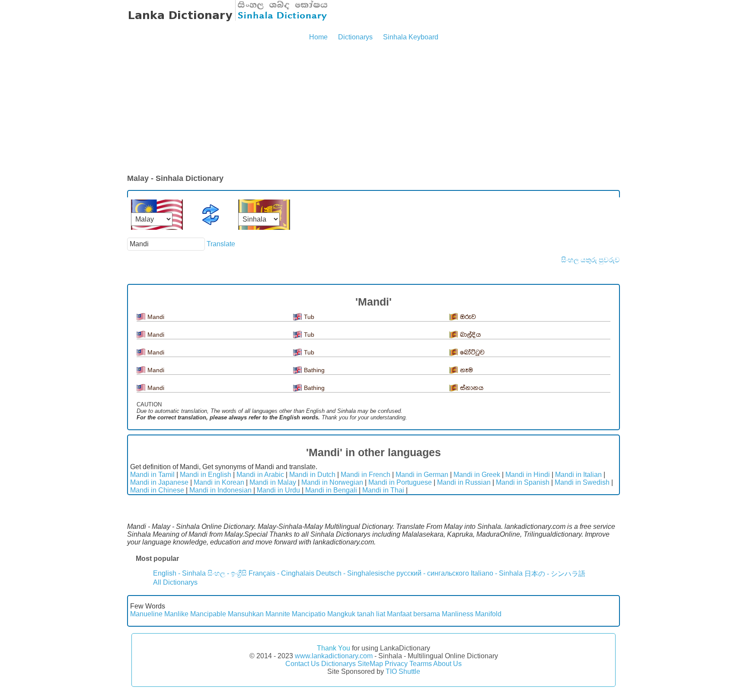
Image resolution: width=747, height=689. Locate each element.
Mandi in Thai (383, 490)
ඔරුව (468, 317)
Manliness (457, 614)
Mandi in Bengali (331, 490)
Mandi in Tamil (152, 474)
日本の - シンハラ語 (554, 573)
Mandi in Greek (476, 474)
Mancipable (208, 614)
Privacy (396, 663)
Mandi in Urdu (278, 490)
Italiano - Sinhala (497, 573)
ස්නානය (472, 388)
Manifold (488, 614)
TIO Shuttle (403, 671)
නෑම (466, 370)
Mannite (277, 614)
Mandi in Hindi (527, 474)
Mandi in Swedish (582, 482)
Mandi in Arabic (260, 474)
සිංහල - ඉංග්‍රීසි (227, 573)
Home (318, 37)
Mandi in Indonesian (220, 490)
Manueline (146, 614)
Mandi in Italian (578, 474)
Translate (221, 244)
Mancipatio (309, 614)
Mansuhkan (246, 614)
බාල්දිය (470, 334)
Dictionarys (355, 37)
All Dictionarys (175, 582)
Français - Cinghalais (281, 573)
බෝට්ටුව (472, 352)
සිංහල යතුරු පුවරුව (590, 260)
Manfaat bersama (413, 614)
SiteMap (370, 663)
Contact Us (302, 663)
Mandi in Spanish (522, 482)
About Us (447, 663)
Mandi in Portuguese (400, 482)
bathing (314, 370)
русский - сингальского (432, 573)
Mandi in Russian (464, 482)
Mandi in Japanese (159, 482)
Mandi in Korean (219, 482)
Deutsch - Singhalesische (355, 573)
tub (309, 316)
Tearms (420, 663)
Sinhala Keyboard (410, 37)
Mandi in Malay (272, 482)
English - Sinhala (179, 573)
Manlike (176, 614)
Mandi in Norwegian (332, 482)
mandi (155, 316)
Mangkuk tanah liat (356, 614)
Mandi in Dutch (312, 474)
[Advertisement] (373, 108)
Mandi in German (422, 474)
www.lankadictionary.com (334, 656)
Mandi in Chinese (157, 490)
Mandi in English (205, 474)
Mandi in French (365, 474)
